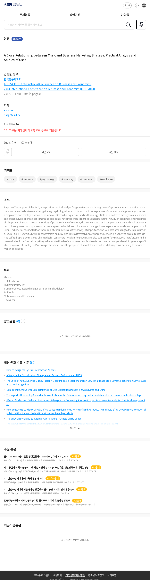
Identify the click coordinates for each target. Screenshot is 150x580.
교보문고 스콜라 (42, 575)
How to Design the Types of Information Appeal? (31, 369)
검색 (127, 27)
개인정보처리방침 (75, 575)
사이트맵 (111, 575)
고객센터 (136, 7)
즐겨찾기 (7, 153)
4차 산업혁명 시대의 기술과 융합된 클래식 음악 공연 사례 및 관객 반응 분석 (39, 489)
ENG (144, 7)
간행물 (125, 15)
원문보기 (46, 152)
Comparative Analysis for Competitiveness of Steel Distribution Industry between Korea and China (55, 389)
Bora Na (8, 110)
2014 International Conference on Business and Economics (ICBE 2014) (49, 89)
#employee (106, 179)
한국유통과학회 (12, 79)
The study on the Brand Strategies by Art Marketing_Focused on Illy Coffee (43, 418)
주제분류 (25, 15)
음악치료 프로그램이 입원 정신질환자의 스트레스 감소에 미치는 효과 (36, 456)
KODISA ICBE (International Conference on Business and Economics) (47, 84)
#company (67, 179)
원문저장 (114, 152)
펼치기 (73, 428)
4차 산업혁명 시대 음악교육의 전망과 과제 (24, 478)
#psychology (47, 179)
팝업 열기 (23, 321)
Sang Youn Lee (12, 115)
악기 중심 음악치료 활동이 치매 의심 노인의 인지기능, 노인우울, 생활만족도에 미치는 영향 (46, 467)
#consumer (86, 179)
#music (10, 179)
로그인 (127, 5)
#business (27, 179)
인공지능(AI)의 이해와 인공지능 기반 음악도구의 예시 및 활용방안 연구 (37, 500)
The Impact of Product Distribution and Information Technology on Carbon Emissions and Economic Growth (62, 423)
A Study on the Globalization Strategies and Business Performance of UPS (44, 375)
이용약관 (57, 575)
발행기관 (75, 15)
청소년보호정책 (96, 575)
